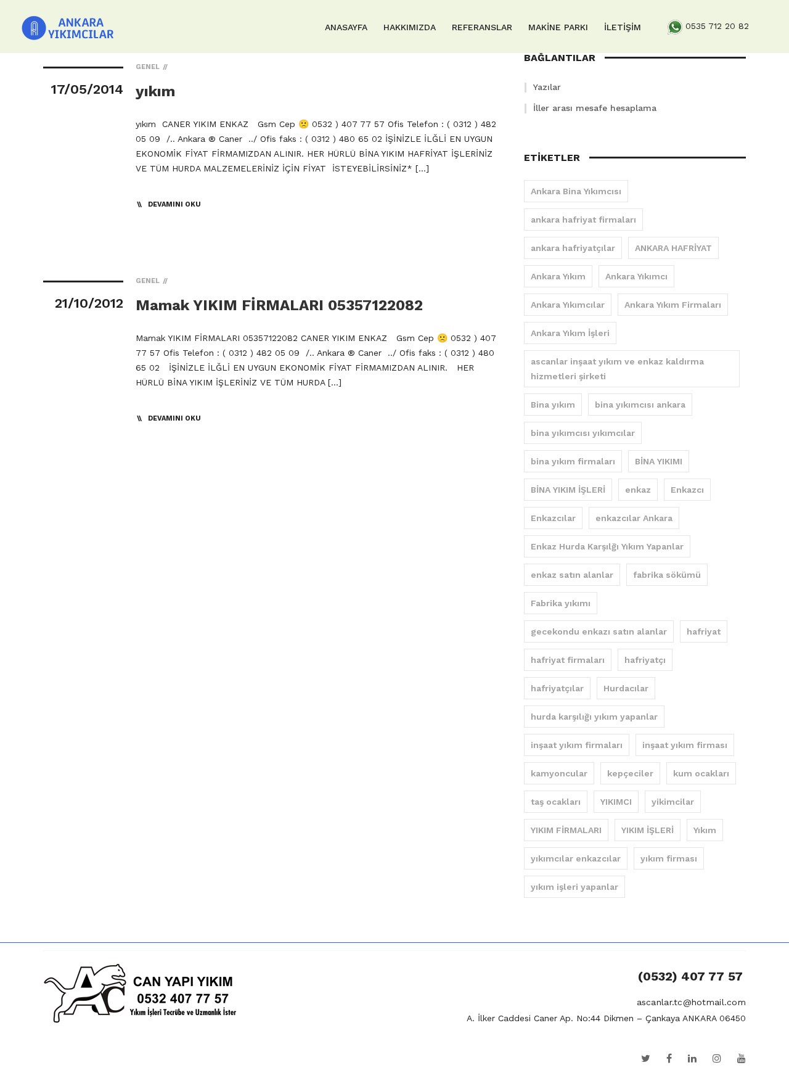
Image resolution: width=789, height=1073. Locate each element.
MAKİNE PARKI (558, 27)
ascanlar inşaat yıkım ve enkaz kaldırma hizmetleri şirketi (617, 368)
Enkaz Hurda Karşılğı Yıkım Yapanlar (607, 546)
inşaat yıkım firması (684, 745)
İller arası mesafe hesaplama (594, 108)
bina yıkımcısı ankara (640, 404)
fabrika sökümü (667, 575)
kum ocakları (701, 773)
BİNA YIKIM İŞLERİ (568, 490)
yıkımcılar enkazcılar (576, 858)
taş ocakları (556, 802)
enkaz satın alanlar (572, 575)
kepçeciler (630, 773)
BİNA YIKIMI (658, 461)
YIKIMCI (616, 802)
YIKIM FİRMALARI (566, 830)
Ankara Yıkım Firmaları (672, 305)
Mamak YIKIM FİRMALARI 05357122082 (279, 305)
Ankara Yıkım (558, 276)
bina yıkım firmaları (573, 461)
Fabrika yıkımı (561, 603)
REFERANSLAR (482, 27)
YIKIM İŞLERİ (647, 830)
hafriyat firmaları (568, 660)
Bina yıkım (553, 404)
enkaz (638, 490)
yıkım (155, 91)
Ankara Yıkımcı (636, 276)
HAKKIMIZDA (409, 27)
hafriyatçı (645, 660)
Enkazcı (687, 490)
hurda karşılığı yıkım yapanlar (594, 717)
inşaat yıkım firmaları (577, 745)
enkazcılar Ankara (633, 518)
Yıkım (704, 830)
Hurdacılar (625, 688)
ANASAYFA (346, 27)
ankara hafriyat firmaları (583, 219)
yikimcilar (673, 802)
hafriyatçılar (557, 688)
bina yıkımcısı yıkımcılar (583, 433)
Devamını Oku (174, 204)
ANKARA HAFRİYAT (673, 248)
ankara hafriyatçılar (573, 248)
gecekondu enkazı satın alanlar (599, 631)
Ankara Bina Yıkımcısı (576, 191)
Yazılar (547, 87)
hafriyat (704, 631)
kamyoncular (559, 773)
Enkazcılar (553, 518)
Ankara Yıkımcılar (568, 305)
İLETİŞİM (622, 27)
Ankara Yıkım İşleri (570, 333)
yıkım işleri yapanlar (574, 887)
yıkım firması (668, 858)
